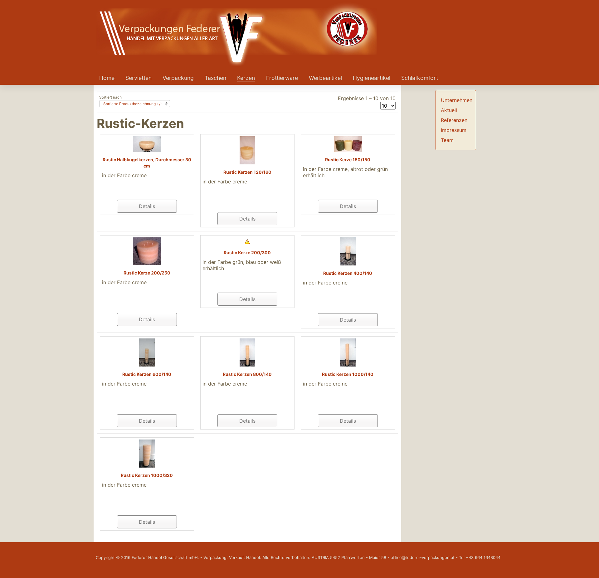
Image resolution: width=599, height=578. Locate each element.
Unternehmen (456, 100)
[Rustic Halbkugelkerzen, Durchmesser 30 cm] (147, 143)
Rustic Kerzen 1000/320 (147, 475)
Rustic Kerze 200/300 (247, 252)
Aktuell (449, 110)
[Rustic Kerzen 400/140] (348, 251)
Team (447, 140)
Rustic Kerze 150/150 (347, 159)
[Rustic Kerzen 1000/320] (147, 453)
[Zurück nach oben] (588, 566)
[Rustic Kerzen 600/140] (147, 352)
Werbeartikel (325, 78)
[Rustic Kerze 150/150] (348, 143)
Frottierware (282, 78)
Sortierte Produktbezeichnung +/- (132, 103)
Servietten (138, 78)
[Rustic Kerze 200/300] (247, 241)
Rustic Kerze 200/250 (147, 272)
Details (147, 206)
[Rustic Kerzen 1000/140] (348, 352)
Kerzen (246, 78)
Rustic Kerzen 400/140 (347, 273)
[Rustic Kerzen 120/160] (247, 150)
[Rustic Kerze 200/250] (147, 251)
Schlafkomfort (419, 78)
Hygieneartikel (371, 78)
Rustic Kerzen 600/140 (146, 374)
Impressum (453, 130)
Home (106, 78)
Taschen (215, 78)
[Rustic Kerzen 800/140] (247, 352)
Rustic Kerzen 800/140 (247, 374)
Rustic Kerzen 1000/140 (347, 374)
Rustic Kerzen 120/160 (247, 172)
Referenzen (454, 120)
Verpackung (178, 78)
